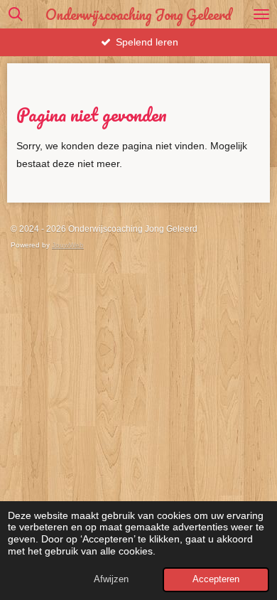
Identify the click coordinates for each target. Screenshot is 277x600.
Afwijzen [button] (111, 579)
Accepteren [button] (215, 579)
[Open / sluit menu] (261, 14)
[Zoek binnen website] (15, 14)
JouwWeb (68, 245)
